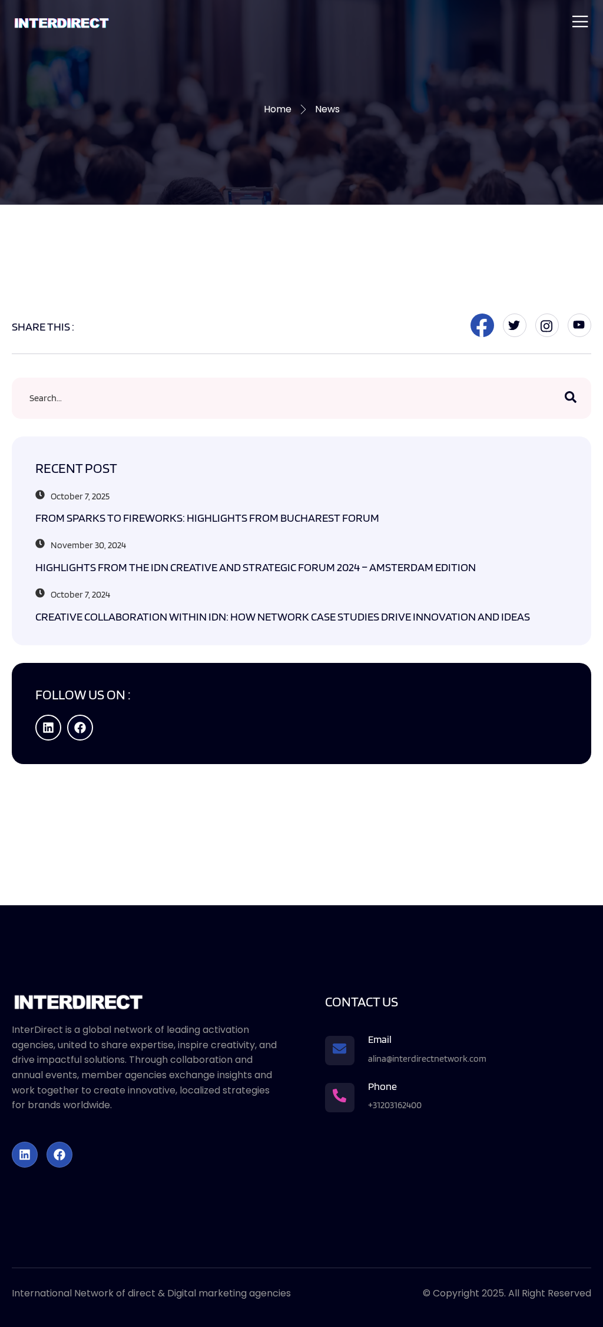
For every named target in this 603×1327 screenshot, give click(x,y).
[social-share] (482, 325)
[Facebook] (80, 728)
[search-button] (570, 398)
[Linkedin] (48, 728)
